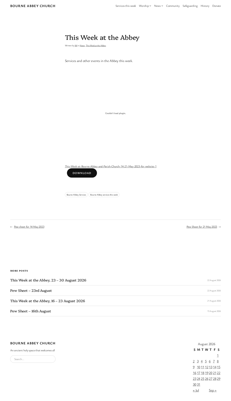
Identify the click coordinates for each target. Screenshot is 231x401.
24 (198, 378)
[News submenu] (162, 6)
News (82, 45)
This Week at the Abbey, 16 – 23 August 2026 (47, 301)
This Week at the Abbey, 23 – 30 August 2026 (48, 280)
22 (218, 372)
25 (202, 378)
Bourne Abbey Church (32, 5)
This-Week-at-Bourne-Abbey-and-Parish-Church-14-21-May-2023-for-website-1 (111, 166)
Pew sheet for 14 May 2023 (29, 226)
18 (202, 372)
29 (218, 378)
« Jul (196, 390)
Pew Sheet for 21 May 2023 (202, 226)
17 (198, 372)
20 (210, 372)
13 (210, 367)
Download (82, 173)
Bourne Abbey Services (76, 194)
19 (206, 372)
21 (214, 372)
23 (194, 378)
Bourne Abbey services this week (104, 194)
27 (210, 378)
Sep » (213, 390)
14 (214, 367)
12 (206, 367)
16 (194, 372)
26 (206, 378)
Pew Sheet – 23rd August (31, 290)
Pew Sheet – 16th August (30, 311)
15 (218, 367)
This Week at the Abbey (96, 45)
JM (76, 45)
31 (198, 384)
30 (194, 384)
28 (214, 378)
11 (202, 367)
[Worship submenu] (150, 6)
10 (198, 367)
